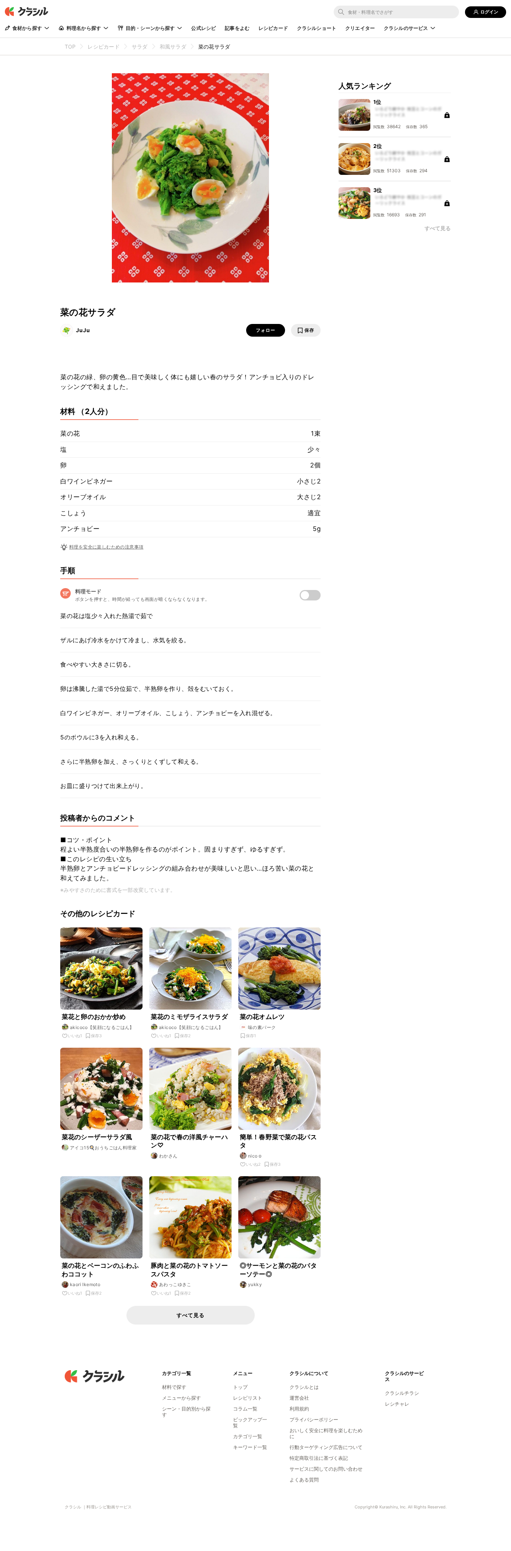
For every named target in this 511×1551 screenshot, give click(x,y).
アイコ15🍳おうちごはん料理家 (103, 1147)
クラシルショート (316, 28)
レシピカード (273, 28)
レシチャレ (397, 1404)
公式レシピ (203, 28)
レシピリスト (247, 1398)
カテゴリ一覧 (247, 1436)
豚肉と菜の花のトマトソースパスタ (189, 1269)
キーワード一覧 (250, 1447)
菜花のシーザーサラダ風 (97, 1137)
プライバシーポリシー (314, 1419)
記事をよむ (237, 28)
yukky (255, 1284)
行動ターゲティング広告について (326, 1447)
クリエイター (360, 28)
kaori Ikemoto (85, 1284)
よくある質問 (304, 1480)
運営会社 (299, 1398)
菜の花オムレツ (262, 1016)
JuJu (83, 330)
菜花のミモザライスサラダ (189, 1016)
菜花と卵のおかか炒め (94, 1016)
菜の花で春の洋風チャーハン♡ (189, 1141)
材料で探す (174, 1387)
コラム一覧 (245, 1409)
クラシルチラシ (402, 1393)
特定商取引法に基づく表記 (319, 1458)
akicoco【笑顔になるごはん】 (102, 1027)
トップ (240, 1387)
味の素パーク (262, 1027)
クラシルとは (304, 1387)
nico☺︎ (255, 1156)
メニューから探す (181, 1398)
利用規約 (299, 1409)
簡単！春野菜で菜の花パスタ (278, 1141)
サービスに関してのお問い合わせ (326, 1469)
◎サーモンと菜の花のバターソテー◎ (278, 1269)
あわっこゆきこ (175, 1284)
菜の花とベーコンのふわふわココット (100, 1269)
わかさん (168, 1156)
